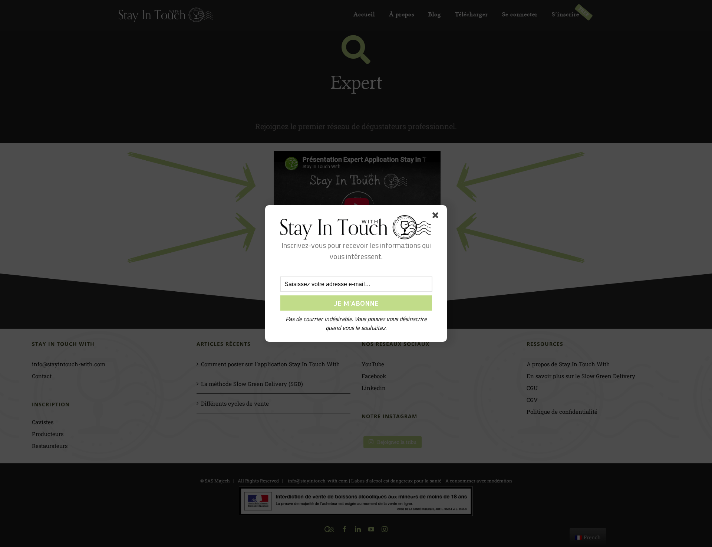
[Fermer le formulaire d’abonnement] (436, 216)
